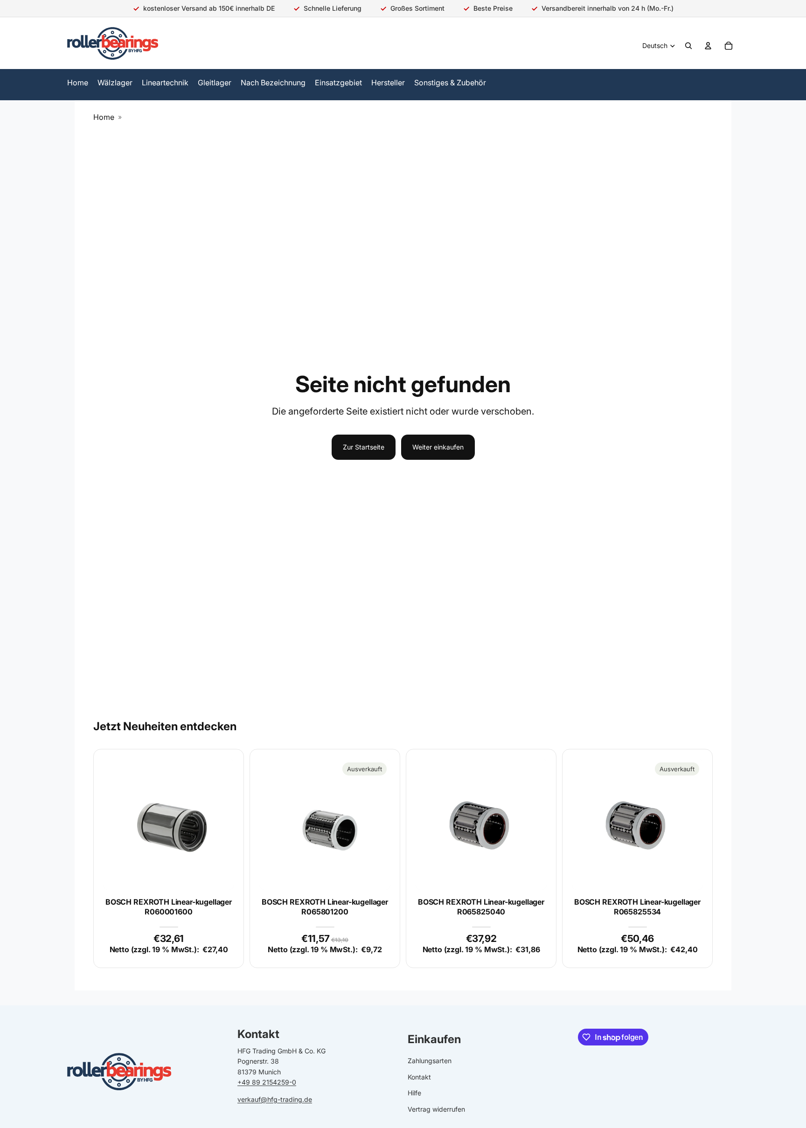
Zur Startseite (363, 447)
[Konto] (708, 45)
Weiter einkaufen (438, 447)
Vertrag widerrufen (436, 1109)
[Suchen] (688, 45)
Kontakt (419, 1077)
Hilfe (414, 1093)
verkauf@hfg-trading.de (274, 1099)
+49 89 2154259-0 (266, 1082)
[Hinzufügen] (219, 875)
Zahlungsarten (430, 1061)
